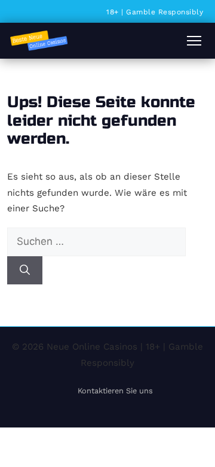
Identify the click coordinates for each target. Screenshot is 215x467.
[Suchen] (24, 270)
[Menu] (194, 40)
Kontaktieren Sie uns (115, 390)
